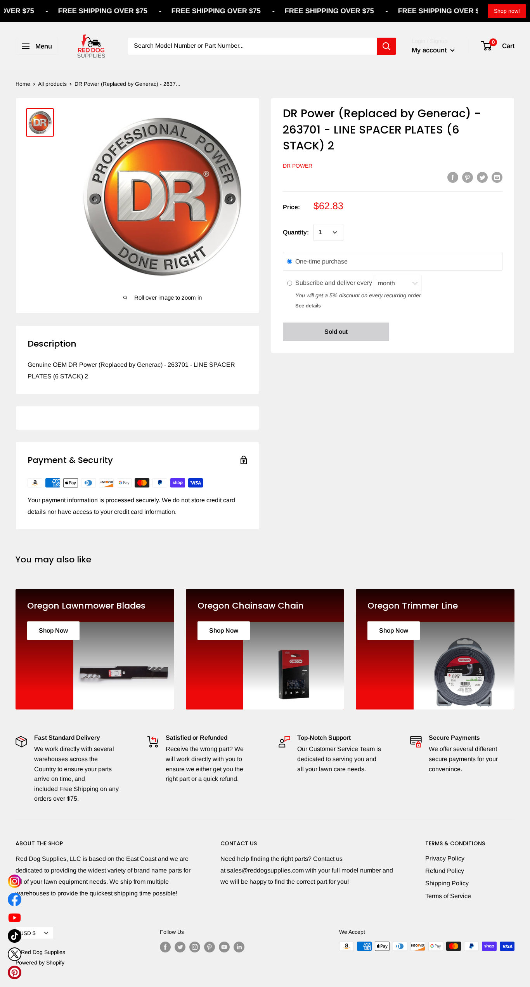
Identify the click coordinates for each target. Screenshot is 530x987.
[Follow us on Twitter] (180, 947)
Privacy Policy (444, 858)
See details (308, 306)
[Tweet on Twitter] (482, 177)
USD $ (28, 933)
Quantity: (296, 232)
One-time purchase (321, 261)
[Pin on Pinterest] (467, 177)
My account (430, 50)
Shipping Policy (447, 883)
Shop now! (507, 11)
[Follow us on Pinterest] (209, 947)
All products (52, 84)
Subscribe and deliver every (334, 282)
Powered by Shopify (40, 962)
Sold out (336, 331)
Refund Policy (444, 870)
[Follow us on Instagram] (194, 947)
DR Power (297, 166)
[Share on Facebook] (452, 177)
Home (23, 84)
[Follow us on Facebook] (165, 947)
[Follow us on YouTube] (224, 947)
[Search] (386, 46)
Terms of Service (448, 896)
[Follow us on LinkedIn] (239, 947)
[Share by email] (497, 177)
